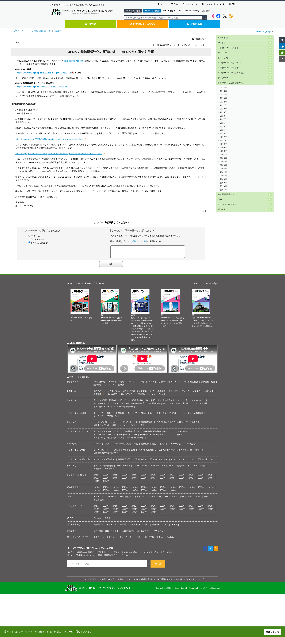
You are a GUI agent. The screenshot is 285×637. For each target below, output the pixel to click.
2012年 (223, 137)
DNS (130, 382)
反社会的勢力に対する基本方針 (120, 394)
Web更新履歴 (72, 487)
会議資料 (180, 465)
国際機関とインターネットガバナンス (156, 434)
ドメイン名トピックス (128, 422)
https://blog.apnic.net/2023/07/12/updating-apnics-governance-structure (49, 139)
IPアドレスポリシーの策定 (133, 403)
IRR (108, 450)
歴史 (154, 444)
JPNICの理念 (114, 391)
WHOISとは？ (169, 11)
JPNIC (92, 24)
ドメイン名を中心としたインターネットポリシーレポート (119, 438)
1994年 (144, 512)
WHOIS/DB (111, 496)
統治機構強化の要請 (73, 61)
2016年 (223, 123)
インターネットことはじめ (191, 413)
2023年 (58, 31)
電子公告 (185, 391)
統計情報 (97, 385)
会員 (182, 496)
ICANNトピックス (101, 444)
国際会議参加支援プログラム (106, 453)
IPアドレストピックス (195, 400)
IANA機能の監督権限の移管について (158, 431)
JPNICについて (194, 496)
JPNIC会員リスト (159, 531)
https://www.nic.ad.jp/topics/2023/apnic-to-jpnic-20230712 (44, 73)
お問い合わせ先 (138, 241)
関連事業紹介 (147, 422)
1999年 (223, 183)
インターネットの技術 (228, 68)
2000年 (223, 179)
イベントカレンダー (227, 204)
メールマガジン (123, 465)
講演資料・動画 (208, 382)
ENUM (132, 450)
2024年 (223, 95)
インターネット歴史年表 (104, 459)
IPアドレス (223, 43)
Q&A (176, 4)
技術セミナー (201, 450)
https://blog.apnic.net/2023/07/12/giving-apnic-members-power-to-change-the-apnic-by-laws (58, 153)
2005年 (223, 162)
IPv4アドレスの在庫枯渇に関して (177, 403)
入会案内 (197, 391)
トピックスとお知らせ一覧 (39, 31)
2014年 (223, 130)
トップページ (17, 31)
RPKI (123, 450)
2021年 (223, 105)
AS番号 (123, 524)
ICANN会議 (175, 444)
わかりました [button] (272, 631)
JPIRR (151, 382)
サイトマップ (191, 4)
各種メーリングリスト (146, 537)
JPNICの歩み (141, 459)
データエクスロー (193, 422)
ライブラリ (223, 78)
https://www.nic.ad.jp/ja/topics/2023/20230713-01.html (42, 87)
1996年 (125, 512)
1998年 (223, 186)
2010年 (223, 144)
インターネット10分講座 (165, 413)
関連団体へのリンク (146, 394)
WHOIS (221, 209)
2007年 (223, 154)
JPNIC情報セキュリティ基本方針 (169, 579)
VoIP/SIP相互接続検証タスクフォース (175, 450)
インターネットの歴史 (114, 385)
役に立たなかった (39, 239)
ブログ (96, 537)
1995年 (135, 512)
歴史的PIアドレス (160, 524)
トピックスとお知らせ (76, 475)
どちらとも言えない (40, 242)
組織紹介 (145, 444)
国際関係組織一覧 (131, 431)
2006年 (223, 158)
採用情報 (206, 11)
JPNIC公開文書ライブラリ (161, 465)
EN (233, 4)
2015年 (223, 126)
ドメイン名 (223, 58)
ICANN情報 (183, 431)
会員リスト (209, 391)
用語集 (121, 413)
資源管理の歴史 (125, 459)
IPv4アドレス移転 (116, 382)
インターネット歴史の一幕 (105, 416)
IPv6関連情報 (99, 382)
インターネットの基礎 (228, 48)
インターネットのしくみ (104, 413)
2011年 (223, 140)
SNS (161, 537)
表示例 (107, 518)
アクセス (208, 4)
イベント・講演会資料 (103, 465)
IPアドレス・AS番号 (144, 24)
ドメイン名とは (100, 422)
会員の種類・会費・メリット (106, 531)
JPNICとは (223, 38)
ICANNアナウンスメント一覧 (125, 444)
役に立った (36, 236)
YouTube (170, 537)
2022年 (223, 102)
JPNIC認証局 (125, 496)
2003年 (223, 169)
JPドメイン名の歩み (159, 459)
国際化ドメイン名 (101, 425)
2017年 (223, 119)
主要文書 (163, 444)
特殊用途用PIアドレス (139, 524)
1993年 (154, 512)
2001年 (223, 176)
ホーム (163, 4)
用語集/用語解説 (191, 382)
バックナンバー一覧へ (207, 283)
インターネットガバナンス (230, 63)
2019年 (223, 112)
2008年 (223, 151)
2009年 (223, 147)
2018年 (223, 116)
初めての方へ (99, 391)
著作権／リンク (124, 579)
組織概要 (161, 391)
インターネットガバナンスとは (107, 431)
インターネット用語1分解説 (139, 413)
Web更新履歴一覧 (226, 194)
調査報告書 (109, 468)
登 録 (158, 564)
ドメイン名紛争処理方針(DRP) (169, 422)
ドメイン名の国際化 (147, 450)
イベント (123, 425)
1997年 (223, 190)
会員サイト (71, 531)
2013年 (223, 133)
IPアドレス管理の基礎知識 (105, 400)
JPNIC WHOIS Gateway (188, 11)
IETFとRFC (99, 450)
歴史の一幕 (202, 459)
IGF (135, 434)
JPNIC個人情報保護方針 (143, 579)
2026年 (223, 88)
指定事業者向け (73, 524)
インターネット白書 (196, 465)
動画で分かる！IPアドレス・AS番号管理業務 (113, 406)
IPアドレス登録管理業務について (167, 400)
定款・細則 (173, 391)
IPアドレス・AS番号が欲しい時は (135, 400)
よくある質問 (201, 403)
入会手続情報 (128, 531)
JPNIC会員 (196, 24)
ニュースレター (140, 465)
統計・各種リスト (101, 403)
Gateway (97, 518)
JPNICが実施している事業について (138, 391)
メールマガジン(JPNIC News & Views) (88, 548)
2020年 (223, 109)
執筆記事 (97, 468)
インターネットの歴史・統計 (231, 73)
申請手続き (98, 524)
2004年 (223, 165)
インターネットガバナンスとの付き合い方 (112, 434)
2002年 (223, 172)
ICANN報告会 (190, 444)
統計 (114, 425)
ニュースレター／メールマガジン (162, 496)
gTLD (112, 422)
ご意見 (141, 425)
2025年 (223, 91)
